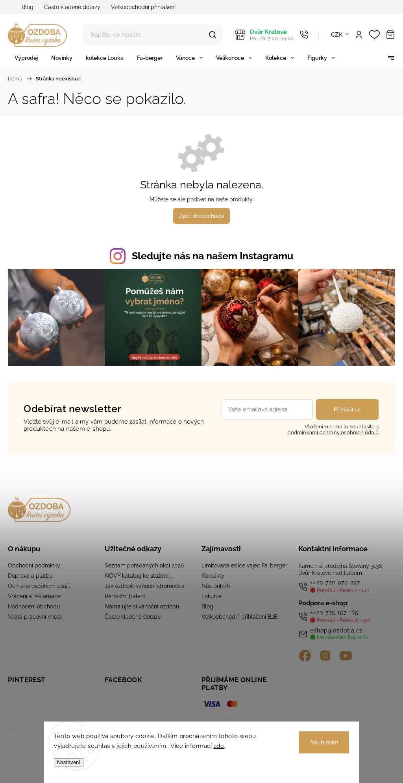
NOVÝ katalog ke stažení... (138, 576)
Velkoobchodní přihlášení (143, 7)
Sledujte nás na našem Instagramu (212, 256)
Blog (27, 7)
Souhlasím (324, 742)
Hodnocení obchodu (34, 606)
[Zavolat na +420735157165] (304, 34)
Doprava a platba (30, 576)
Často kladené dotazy (72, 7)
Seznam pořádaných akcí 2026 (144, 565)
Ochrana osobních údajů (39, 586)
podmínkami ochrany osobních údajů (333, 432)
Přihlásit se (347, 409)
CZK (337, 34)
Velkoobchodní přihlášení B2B (239, 617)
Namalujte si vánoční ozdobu (142, 606)
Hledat (212, 35)
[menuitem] (26, 58)
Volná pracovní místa (35, 617)
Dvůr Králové (272, 34)
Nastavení (68, 762)
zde (219, 746)
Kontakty (213, 576)
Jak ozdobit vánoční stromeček (144, 586)
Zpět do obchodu (201, 216)
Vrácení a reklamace (34, 596)
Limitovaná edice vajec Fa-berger (244, 565)
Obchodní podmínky (34, 565)
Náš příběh (216, 586)
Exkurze (212, 596)
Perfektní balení (125, 596)
